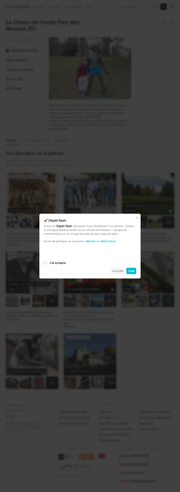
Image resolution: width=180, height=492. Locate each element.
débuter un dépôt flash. (101, 241)
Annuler (117, 271)
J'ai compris (57, 263)
